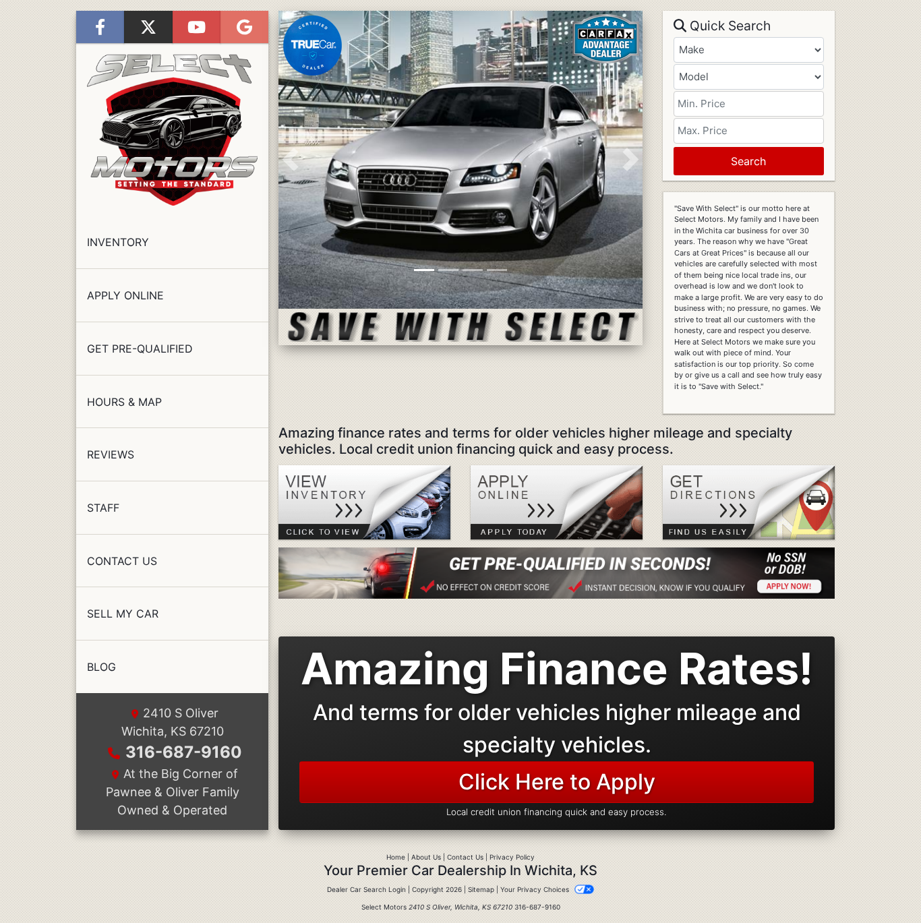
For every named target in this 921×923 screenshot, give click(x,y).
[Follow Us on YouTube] (196, 27)
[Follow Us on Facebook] (100, 27)
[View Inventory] (364, 501)
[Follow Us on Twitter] (148, 27)
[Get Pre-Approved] (556, 573)
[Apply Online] (557, 501)
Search (748, 161)
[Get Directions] (749, 501)
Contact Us (465, 857)
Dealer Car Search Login (366, 889)
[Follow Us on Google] (244, 27)
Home (395, 857)
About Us (426, 857)
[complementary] (880, 882)
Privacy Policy (512, 857)
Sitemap (481, 889)
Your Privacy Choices (535, 889)
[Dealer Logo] (172, 129)
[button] (290, 160)
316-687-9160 (183, 752)
